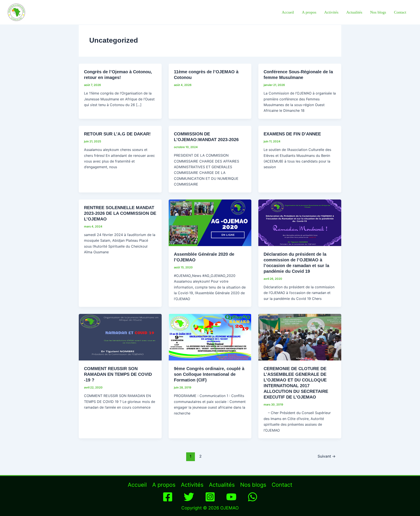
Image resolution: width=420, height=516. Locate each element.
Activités (331, 12)
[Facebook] (168, 497)
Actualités (354, 12)
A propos (309, 12)
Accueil (288, 12)
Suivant (327, 456)
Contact (400, 12)
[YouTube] (231, 497)
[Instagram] (210, 497)
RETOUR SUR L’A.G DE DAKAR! (117, 133)
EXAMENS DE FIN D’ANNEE (292, 133)
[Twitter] (189, 497)
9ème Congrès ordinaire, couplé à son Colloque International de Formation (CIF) (209, 374)
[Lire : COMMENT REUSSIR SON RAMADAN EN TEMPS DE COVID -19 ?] (120, 337)
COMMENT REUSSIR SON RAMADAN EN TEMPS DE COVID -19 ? (118, 374)
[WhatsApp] (252, 497)
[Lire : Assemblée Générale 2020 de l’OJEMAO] (210, 222)
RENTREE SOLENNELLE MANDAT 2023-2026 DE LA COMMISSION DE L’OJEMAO (120, 213)
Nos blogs (378, 12)
